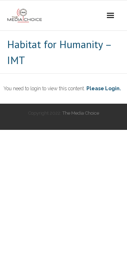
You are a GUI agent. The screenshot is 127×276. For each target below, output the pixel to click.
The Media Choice (80, 113)
